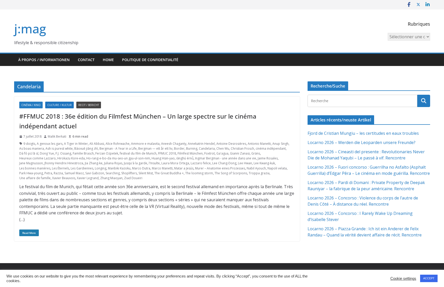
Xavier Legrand (88, 178)
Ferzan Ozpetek (106, 153)
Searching (113, 173)
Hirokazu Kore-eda (71, 158)
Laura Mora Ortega (175, 163)
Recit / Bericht (88, 105)
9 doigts (29, 143)
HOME (108, 59)
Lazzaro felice (201, 163)
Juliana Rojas (113, 163)
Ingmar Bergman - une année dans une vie (225, 158)
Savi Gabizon (94, 173)
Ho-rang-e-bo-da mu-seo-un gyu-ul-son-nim (118, 158)
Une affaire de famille (35, 178)
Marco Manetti (162, 168)
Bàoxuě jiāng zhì (86, 148)
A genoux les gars (49, 143)
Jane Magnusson (31, 163)
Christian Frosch (242, 148)
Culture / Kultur (59, 105)
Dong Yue (47, 153)
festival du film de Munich (138, 153)
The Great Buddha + (169, 173)
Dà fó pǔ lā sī (28, 153)
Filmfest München (190, 153)
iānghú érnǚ (184, 158)
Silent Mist (145, 173)
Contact (86, 59)
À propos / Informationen (44, 59)
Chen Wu (222, 148)
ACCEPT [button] (428, 278)
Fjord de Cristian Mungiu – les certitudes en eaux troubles (363, 133)
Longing (100, 168)
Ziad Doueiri (133, 178)
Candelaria (207, 148)
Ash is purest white (59, 148)
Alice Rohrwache (118, 143)
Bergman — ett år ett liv (155, 148)
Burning (191, 148)
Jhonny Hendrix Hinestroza (63, 163)
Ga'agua (222, 153)
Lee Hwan (245, 163)
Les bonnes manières (34, 168)
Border (179, 148)
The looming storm (199, 173)
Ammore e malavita (145, 143)
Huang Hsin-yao (163, 158)
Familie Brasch (83, 153)
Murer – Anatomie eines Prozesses (220, 168)
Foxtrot (209, 153)
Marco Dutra (141, 168)
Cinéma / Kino (31, 105)
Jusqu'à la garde (135, 163)
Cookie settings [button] (403, 278)
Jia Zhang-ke (94, 163)
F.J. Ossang (63, 153)
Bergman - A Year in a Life (118, 148)
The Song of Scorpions (231, 173)
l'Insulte (154, 163)
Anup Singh (280, 143)
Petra (48, 173)
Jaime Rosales (268, 158)
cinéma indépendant (271, 148)
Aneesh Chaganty (173, 143)
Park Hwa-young (31, 173)
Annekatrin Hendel (201, 143)
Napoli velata (277, 168)
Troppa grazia (259, 173)
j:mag (30, 28)
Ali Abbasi (96, 143)
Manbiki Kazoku (119, 168)
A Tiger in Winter (76, 143)
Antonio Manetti (259, 143)
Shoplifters (129, 173)
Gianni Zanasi (240, 153)
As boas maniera (31, 148)
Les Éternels (60, 168)
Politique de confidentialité (150, 59)
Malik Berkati (57, 136)
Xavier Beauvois (63, 178)
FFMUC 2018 (167, 153)
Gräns (255, 153)
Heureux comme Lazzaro (37, 158)
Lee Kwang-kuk (264, 163)
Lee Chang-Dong (224, 163)
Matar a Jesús (183, 168)
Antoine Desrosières (231, 143)
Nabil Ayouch (256, 168)
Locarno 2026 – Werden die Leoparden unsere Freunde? (361, 142)
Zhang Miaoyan (111, 178)
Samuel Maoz (74, 173)
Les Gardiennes (82, 168)
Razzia (58, 173)
